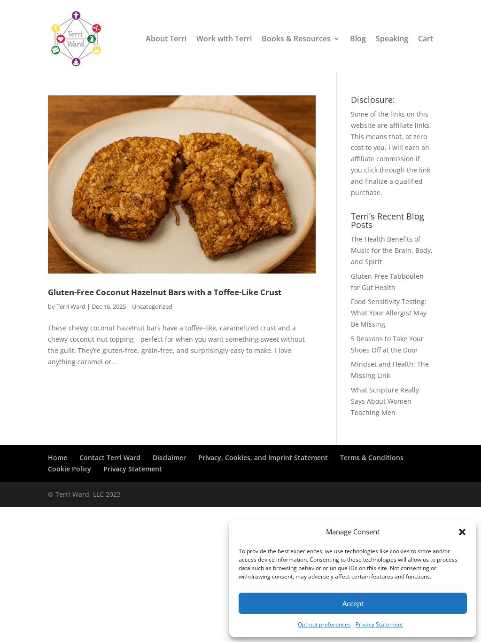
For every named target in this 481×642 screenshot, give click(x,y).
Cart (425, 39)
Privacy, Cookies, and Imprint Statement (263, 457)
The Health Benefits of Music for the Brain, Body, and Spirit (392, 250)
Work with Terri (224, 39)
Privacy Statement (379, 624)
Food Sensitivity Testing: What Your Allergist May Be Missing (389, 313)
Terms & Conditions (371, 457)
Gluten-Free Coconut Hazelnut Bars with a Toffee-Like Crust (164, 292)
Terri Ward (70, 306)
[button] (462, 532)
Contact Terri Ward (109, 457)
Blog (358, 39)
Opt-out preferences (324, 624)
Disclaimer (169, 457)
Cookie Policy (69, 468)
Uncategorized (152, 306)
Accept (353, 603)
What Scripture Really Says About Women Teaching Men (385, 401)
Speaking (392, 39)
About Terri (166, 39)
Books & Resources (296, 39)
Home (57, 457)
